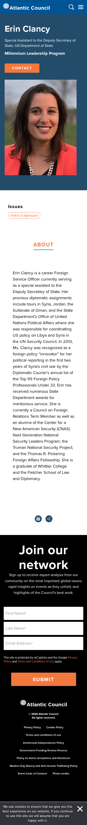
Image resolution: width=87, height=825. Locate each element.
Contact (22, 68)
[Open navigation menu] (80, 7)
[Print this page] (38, 518)
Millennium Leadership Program (35, 53)
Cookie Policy (54, 727)
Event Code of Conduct (32, 773)
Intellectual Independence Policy (43, 743)
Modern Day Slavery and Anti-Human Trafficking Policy (43, 766)
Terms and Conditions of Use (36, 661)
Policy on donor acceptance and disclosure (43, 758)
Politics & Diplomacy (24, 215)
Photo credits (61, 773)
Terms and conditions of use (43, 735)
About (43, 244)
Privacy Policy (32, 727)
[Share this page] (48, 518)
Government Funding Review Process (43, 750)
